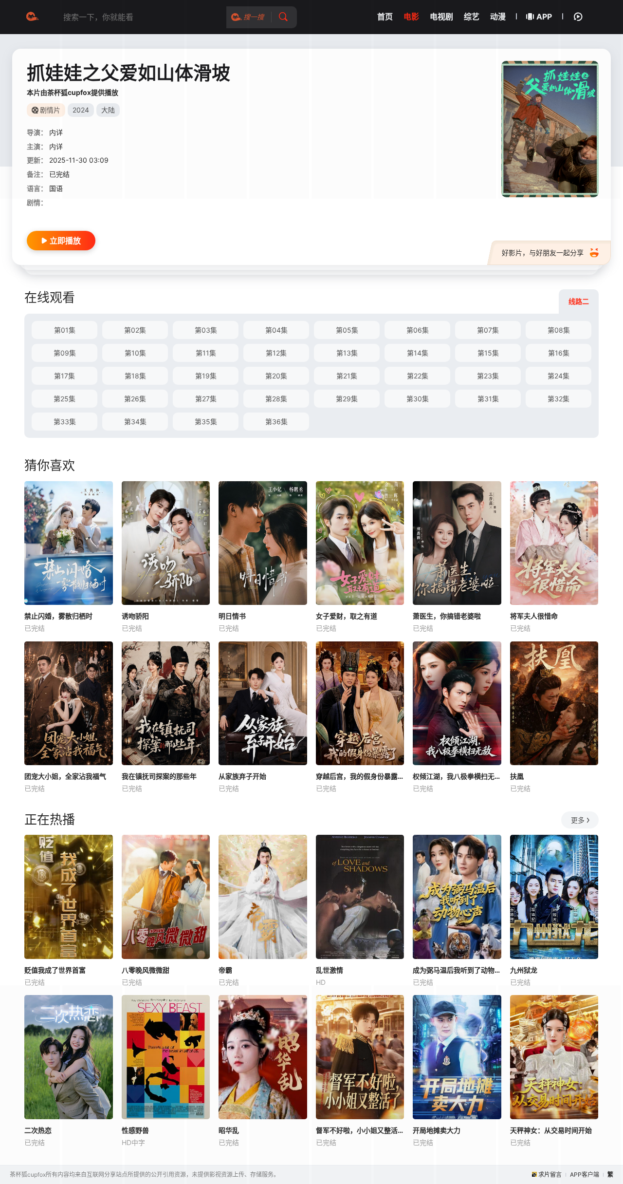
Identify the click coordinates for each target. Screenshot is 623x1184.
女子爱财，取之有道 (346, 616)
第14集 (417, 353)
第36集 (276, 421)
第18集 (135, 376)
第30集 (417, 399)
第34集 (135, 421)
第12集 (276, 353)
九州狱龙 (523, 970)
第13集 (347, 353)
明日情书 (232, 616)
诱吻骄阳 (135, 616)
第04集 (276, 330)
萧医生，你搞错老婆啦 (447, 616)
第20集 (276, 376)
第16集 (558, 353)
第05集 (347, 330)
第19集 (206, 376)
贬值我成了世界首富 (55, 970)
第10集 (135, 353)
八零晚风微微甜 (145, 970)
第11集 (206, 353)
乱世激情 (329, 970)
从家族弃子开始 (242, 776)
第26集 (135, 399)
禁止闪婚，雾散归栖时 (58, 616)
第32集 (558, 399)
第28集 (276, 399)
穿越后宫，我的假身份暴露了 (360, 776)
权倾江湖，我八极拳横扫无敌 (457, 776)
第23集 (488, 376)
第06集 (417, 330)
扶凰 (517, 776)
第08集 (559, 330)
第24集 (558, 376)
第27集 (206, 399)
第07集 (488, 330)
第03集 (206, 330)
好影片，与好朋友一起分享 (543, 252)
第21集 (346, 376)
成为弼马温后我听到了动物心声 (457, 970)
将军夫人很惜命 (534, 616)
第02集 (135, 330)
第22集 (417, 376)
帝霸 (225, 970)
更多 (578, 820)
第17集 (64, 376)
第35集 (206, 421)
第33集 (65, 421)
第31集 (488, 399)
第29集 (347, 399)
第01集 (64, 330)
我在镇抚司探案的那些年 (159, 776)
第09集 (65, 353)
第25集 (64, 399)
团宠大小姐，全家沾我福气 (65, 776)
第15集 (488, 353)
